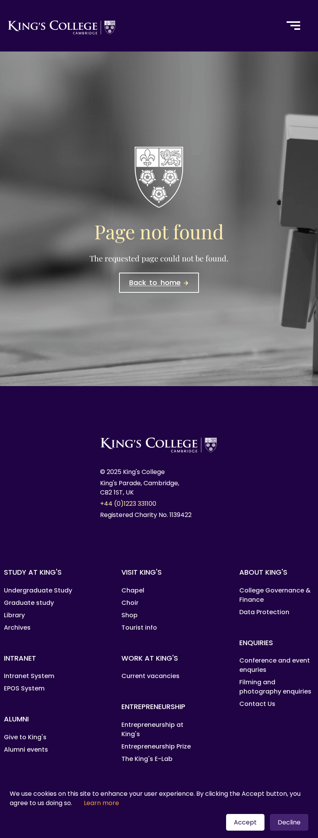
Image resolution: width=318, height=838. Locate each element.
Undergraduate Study (38, 590)
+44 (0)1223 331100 (128, 503)
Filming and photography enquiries (275, 687)
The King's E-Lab (147, 758)
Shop (129, 615)
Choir (129, 602)
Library (14, 615)
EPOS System (24, 688)
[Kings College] (138, 25)
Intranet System (29, 675)
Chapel (132, 590)
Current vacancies (150, 675)
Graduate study (29, 602)
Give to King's (25, 737)
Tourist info (139, 627)
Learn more (101, 803)
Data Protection (264, 612)
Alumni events (26, 749)
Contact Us (257, 703)
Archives (17, 627)
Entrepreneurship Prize (156, 746)
